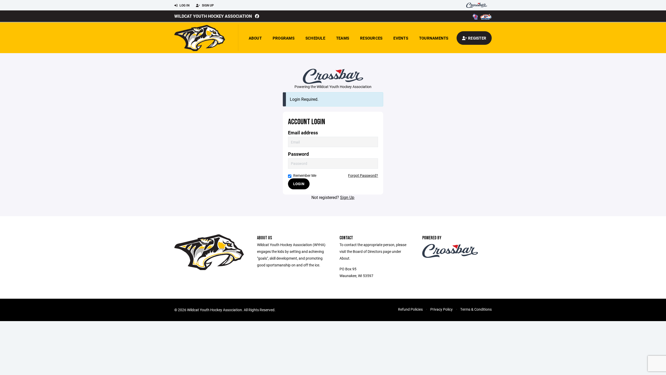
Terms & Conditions (476, 309)
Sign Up (207, 5)
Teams (342, 38)
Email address (303, 133)
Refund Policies (410, 309)
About (255, 38)
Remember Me (304, 175)
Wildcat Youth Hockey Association (213, 16)
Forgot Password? (363, 175)
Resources (371, 38)
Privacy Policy (441, 309)
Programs (283, 38)
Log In (184, 5)
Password (298, 154)
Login (298, 183)
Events (400, 38)
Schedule (315, 38)
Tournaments (434, 38)
